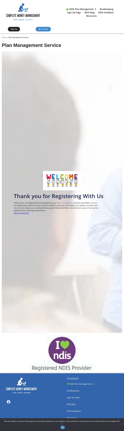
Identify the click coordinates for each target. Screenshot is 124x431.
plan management (65, 203)
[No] (121, 424)
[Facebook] (8, 401)
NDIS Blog (89, 12)
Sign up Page (74, 12)
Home (4, 37)
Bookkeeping (106, 9)
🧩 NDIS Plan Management (80, 9)
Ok (63, 427)
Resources (91, 15)
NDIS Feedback (106, 12)
